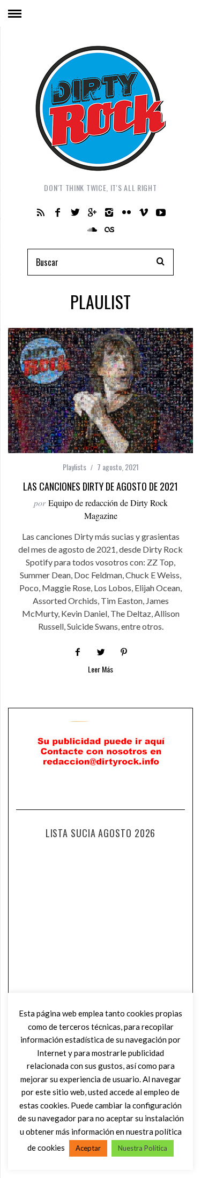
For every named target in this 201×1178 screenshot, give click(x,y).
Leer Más (100, 670)
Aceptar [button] (88, 1148)
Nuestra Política (142, 1148)
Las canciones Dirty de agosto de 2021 (100, 486)
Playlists (74, 466)
